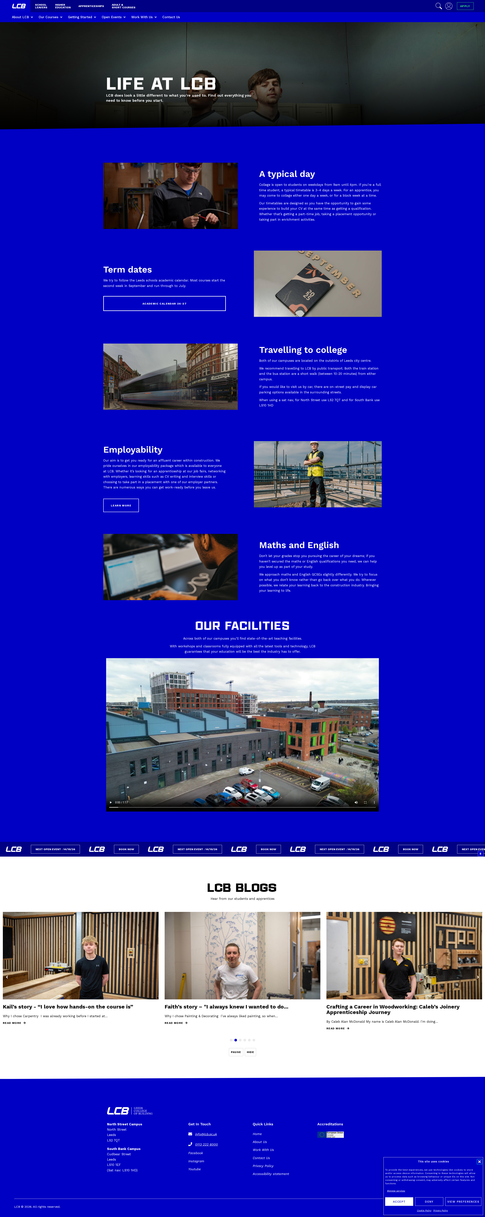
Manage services (396, 1191)
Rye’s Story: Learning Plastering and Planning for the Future (235, 1009)
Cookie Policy (424, 1210)
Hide (250, 1052)
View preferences (463, 1201)
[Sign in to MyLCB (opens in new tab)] (448, 6)
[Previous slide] (7, 977)
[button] (479, 1162)
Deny (429, 1201)
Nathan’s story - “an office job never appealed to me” (74, 1006)
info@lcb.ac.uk (206, 1134)
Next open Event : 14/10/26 (132, 849)
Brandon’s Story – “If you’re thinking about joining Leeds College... (401, 1010)
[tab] (231, 1040)
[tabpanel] (242, 971)
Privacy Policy (440, 1210)
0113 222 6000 (206, 1144)
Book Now (61, 849)
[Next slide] (478, 977)
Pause (236, 1052)
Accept (399, 1201)
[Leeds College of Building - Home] (19, 7)
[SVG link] (130, 1111)
